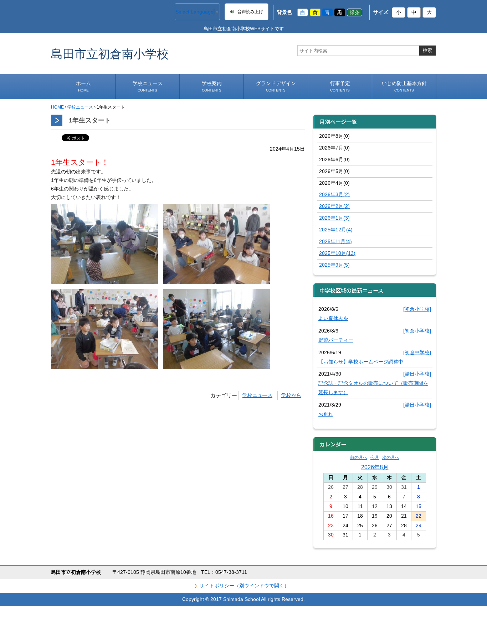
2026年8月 (375, 467)
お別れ (325, 414)
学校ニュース (148, 86)
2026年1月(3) (334, 218)
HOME (57, 107)
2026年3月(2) (334, 194)
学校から (291, 395)
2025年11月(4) (335, 241)
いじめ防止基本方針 (404, 86)
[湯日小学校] (417, 374)
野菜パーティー (335, 340)
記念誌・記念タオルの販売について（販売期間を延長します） (373, 387)
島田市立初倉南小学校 (110, 54)
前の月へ (358, 457)
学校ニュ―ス (257, 395)
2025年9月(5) (334, 265)
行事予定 (340, 86)
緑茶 (355, 12)
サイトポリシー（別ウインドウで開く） (244, 585)
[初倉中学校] (417, 352)
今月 (374, 457)
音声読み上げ (250, 11)
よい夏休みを (333, 318)
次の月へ (390, 457)
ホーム (83, 86)
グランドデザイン (276, 86)
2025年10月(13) (337, 253)
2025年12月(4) (336, 229)
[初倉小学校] (417, 309)
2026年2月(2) (334, 206)
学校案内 (212, 86)
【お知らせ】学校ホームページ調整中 (360, 362)
